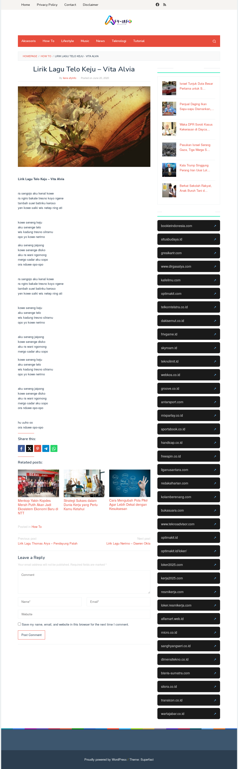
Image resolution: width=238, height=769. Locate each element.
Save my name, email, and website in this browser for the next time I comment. (75, 624)
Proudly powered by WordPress (105, 759)
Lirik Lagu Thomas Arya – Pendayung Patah (47, 540)
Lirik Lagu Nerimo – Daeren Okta (128, 540)
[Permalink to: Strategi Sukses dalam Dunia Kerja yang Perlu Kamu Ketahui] (84, 483)
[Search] (214, 41)
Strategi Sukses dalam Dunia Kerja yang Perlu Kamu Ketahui (81, 504)
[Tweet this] (29, 448)
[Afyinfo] (119, 20)
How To (37, 526)
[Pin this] (37, 448)
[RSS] (164, 5)
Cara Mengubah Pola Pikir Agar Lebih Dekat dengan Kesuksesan (128, 504)
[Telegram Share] (45, 448)
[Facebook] (157, 5)
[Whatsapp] (53, 448)
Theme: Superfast (141, 759)
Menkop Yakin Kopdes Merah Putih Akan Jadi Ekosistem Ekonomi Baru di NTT (38, 506)
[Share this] (21, 448)
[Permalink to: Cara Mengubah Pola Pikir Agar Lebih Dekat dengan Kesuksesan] (129, 483)
